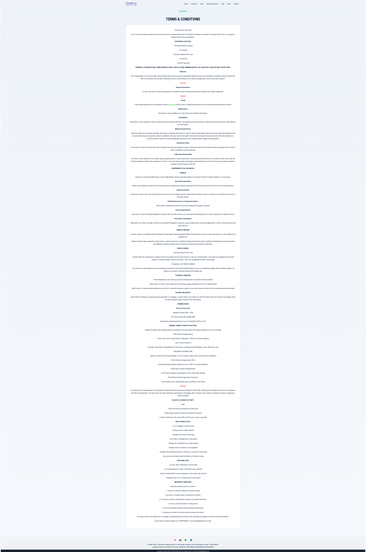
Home (186, 4)
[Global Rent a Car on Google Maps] (185, 540)
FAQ (223, 4)
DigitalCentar (203, 551)
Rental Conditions (212, 4)
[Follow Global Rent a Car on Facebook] (180, 540)
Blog (229, 4)
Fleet (201, 4)
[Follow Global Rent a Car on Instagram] (175, 540)
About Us (194, 4)
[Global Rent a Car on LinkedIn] (191, 540)
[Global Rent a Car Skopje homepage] (131, 4)
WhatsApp (172, 104)
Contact (236, 4)
